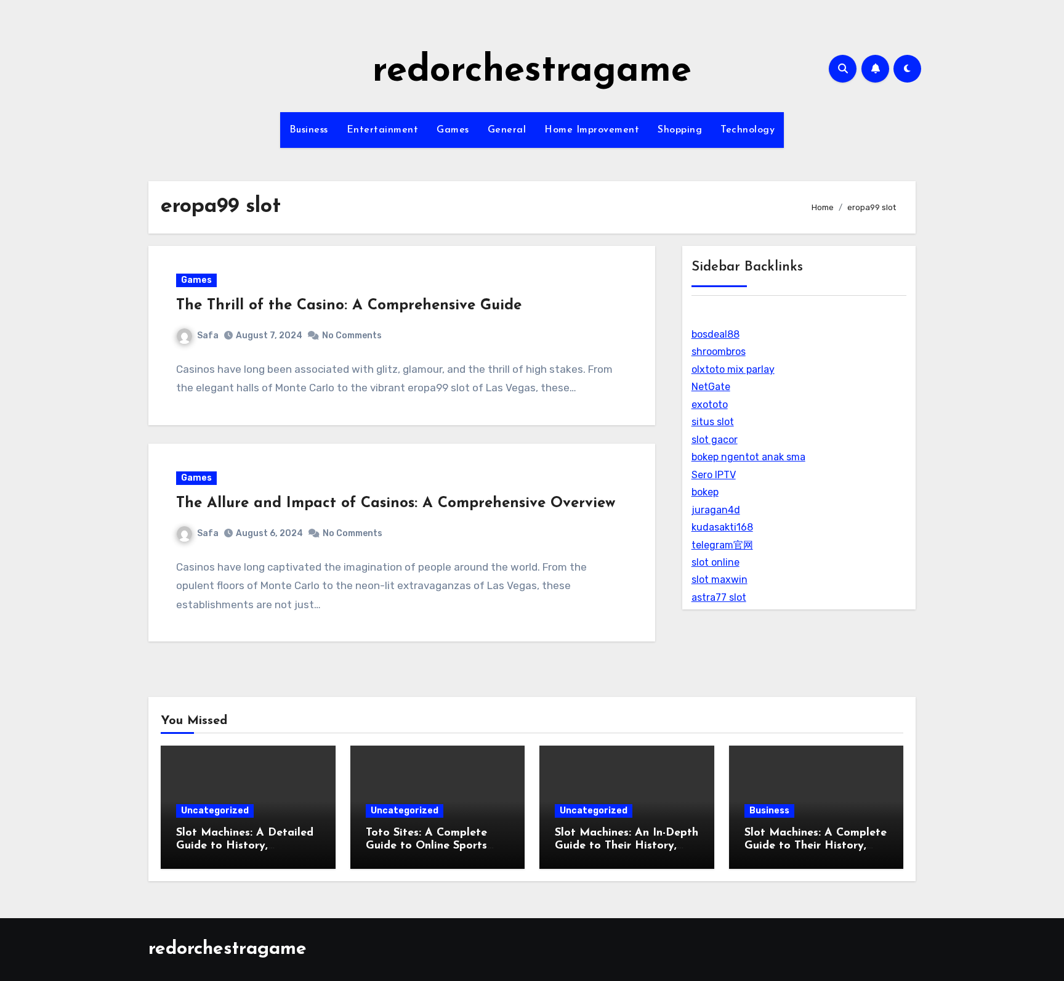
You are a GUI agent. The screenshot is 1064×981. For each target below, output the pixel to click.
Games (453, 130)
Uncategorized (215, 810)
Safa (208, 335)
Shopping (680, 130)
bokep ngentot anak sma (748, 457)
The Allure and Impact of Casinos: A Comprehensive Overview (395, 503)
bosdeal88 (715, 334)
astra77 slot (718, 597)
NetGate (710, 387)
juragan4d (715, 510)
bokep (705, 492)
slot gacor (714, 440)
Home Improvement (591, 130)
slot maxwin (719, 579)
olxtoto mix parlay (733, 369)
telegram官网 (722, 545)
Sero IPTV (713, 475)
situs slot (712, 422)
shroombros (718, 351)
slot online (715, 562)
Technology (747, 130)
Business (308, 130)
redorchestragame (532, 71)
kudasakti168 (722, 527)
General (507, 130)
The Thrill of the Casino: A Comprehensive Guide (349, 305)
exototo (709, 404)
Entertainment (383, 130)
